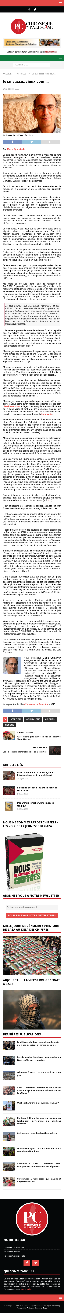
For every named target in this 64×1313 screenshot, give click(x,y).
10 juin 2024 (23, 809)
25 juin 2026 (23, 779)
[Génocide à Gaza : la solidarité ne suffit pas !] (9, 1075)
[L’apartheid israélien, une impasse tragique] (9, 806)
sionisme (9, 725)
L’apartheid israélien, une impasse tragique (35, 804)
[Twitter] (35, 9)
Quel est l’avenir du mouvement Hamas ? (38, 1103)
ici (49, 500)
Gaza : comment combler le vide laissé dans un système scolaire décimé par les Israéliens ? (39, 1090)
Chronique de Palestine (36, 704)
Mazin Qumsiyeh (16, 149)
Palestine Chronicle (12, 1252)
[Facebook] (29, 9)
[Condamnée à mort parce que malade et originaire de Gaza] (9, 1181)
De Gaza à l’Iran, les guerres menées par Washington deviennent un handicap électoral (39, 1121)
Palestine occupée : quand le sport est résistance (37, 789)
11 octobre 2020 (12, 89)
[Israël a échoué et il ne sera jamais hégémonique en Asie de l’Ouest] (9, 775)
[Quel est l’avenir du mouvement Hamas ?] (9, 1105)
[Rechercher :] (31, 64)
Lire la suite (26, 1289)
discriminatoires (11, 406)
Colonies (49, 719)
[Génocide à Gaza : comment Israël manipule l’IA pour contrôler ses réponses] (9, 1166)
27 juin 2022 (23, 794)
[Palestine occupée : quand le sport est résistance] (9, 790)
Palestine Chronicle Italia (14, 1256)
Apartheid (16, 719)
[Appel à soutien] (32, 45)
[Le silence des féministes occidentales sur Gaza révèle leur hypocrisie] (9, 1060)
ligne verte (46, 414)
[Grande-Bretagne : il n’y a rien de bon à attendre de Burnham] (9, 1151)
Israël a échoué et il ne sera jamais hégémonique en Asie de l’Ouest (36, 774)
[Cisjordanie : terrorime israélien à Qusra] (9, 1136)
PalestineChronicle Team (37, 1308)
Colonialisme (33, 719)
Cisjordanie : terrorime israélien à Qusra (37, 1133)
